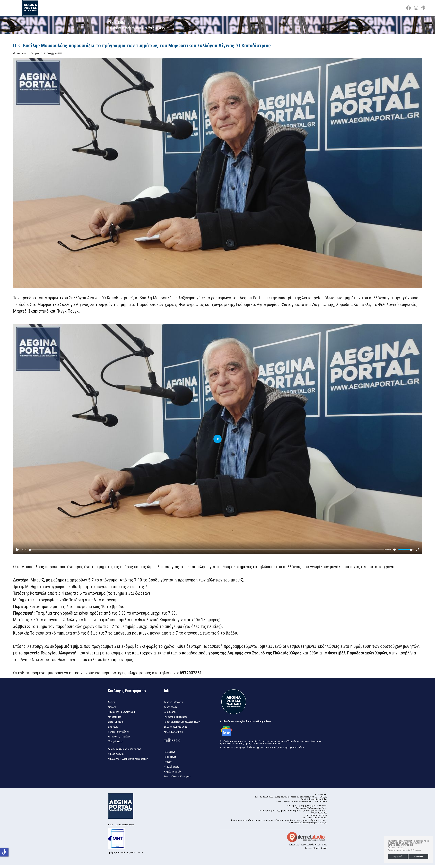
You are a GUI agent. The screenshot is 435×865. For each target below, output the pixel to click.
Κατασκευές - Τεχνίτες (119, 736)
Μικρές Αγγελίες (116, 754)
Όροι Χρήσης (170, 712)
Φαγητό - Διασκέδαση (118, 731)
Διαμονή (112, 707)
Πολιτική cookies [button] (395, 847)
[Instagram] (416, 7)
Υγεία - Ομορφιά (115, 722)
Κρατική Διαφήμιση (173, 731)
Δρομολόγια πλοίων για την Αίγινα (124, 749)
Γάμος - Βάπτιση (115, 741)
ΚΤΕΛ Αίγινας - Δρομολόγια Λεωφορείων (128, 759)
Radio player (170, 757)
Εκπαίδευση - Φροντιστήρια (121, 712)
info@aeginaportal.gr (317, 799)
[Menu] (12, 8)
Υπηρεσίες (113, 727)
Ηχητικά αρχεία (171, 767)
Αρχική (111, 702)
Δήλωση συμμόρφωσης (175, 727)
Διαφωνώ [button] (418, 856)
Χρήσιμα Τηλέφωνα (173, 702)
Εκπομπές (35, 53)
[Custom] (423, 7)
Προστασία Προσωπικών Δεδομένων (182, 722)
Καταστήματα (114, 717)
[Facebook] (408, 7)
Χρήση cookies (171, 707)
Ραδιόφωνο (169, 752)
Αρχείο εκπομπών (172, 771)
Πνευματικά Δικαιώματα (175, 717)
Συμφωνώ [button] (397, 856)
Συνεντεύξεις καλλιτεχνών (177, 776)
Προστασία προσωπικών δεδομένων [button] (404, 850)
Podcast (168, 762)
